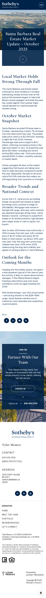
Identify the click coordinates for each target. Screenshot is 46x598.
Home (5, 511)
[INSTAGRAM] (17, 493)
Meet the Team (10, 515)
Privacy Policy (34, 583)
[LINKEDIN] (24, 493)
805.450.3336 (30, 403)
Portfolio (7, 519)
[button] (23, 389)
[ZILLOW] (30, 493)
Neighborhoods (10, 523)
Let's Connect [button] (10, 527)
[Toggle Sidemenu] (41, 4)
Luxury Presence (35, 575)
